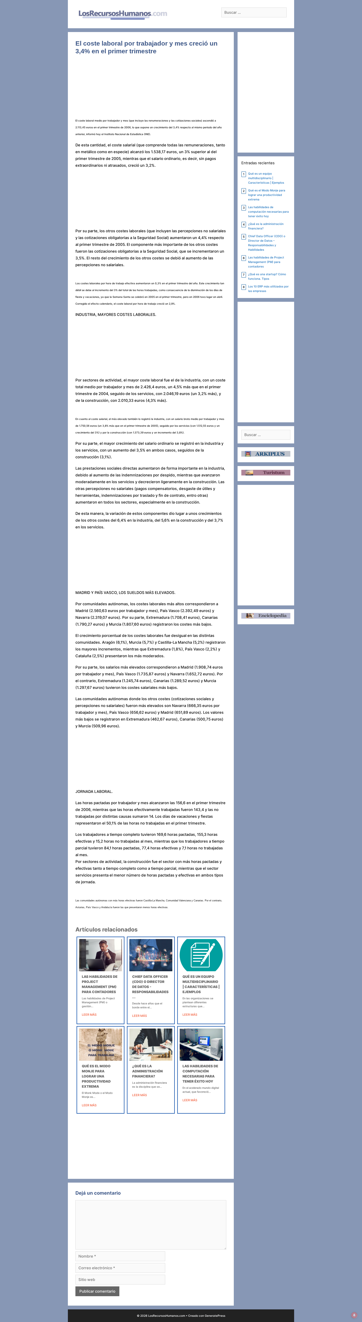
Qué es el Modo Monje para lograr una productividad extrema (96, 1076)
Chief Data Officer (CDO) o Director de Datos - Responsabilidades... (150, 987)
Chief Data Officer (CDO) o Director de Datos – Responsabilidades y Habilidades (266, 242)
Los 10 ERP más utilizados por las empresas (268, 289)
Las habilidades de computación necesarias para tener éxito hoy (268, 211)
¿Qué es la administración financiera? (147, 1071)
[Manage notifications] (354, 1315)
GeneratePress (215, 1315)
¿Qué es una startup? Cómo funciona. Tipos (267, 276)
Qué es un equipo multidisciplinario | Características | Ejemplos (266, 178)
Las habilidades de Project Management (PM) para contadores (266, 262)
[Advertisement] (150, 89)
